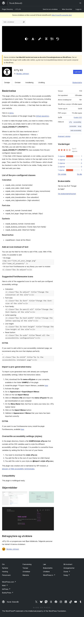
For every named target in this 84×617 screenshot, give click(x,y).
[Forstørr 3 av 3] (51, 510)
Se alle (79, 174)
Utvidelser (26, 572)
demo (11, 113)
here (46, 385)
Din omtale (62, 174)
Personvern (6, 575)
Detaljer (7, 82)
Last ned (77, 72)
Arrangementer (69, 568)
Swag (67, 575)
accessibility (77, 122)
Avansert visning (64, 136)
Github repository (42, 116)
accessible (73, 126)
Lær (44, 564)
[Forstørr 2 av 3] (51, 494)
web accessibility (76, 130)
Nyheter (5, 568)
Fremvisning (27, 564)
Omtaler (18, 82)
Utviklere (46, 572)
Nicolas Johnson (22, 74)
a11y (70, 122)
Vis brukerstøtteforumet (67, 194)
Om (3, 564)
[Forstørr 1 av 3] (24, 494)
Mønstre (26, 575)
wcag (79, 126)
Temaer (25, 568)
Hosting (5, 572)
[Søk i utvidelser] (24, 22)
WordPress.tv (49, 575)
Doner (67, 572)
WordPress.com (9, 582)
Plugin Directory (7, 9)
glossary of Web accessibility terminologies (18, 469)
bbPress (6, 589)
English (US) (78, 117)
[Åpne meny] (80, 3)
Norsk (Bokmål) (13, 602)
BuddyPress (7, 593)
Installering (29, 82)
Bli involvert (68, 564)
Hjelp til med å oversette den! (61, 15)
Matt (5, 585)
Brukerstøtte (77, 82)
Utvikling (41, 82)
